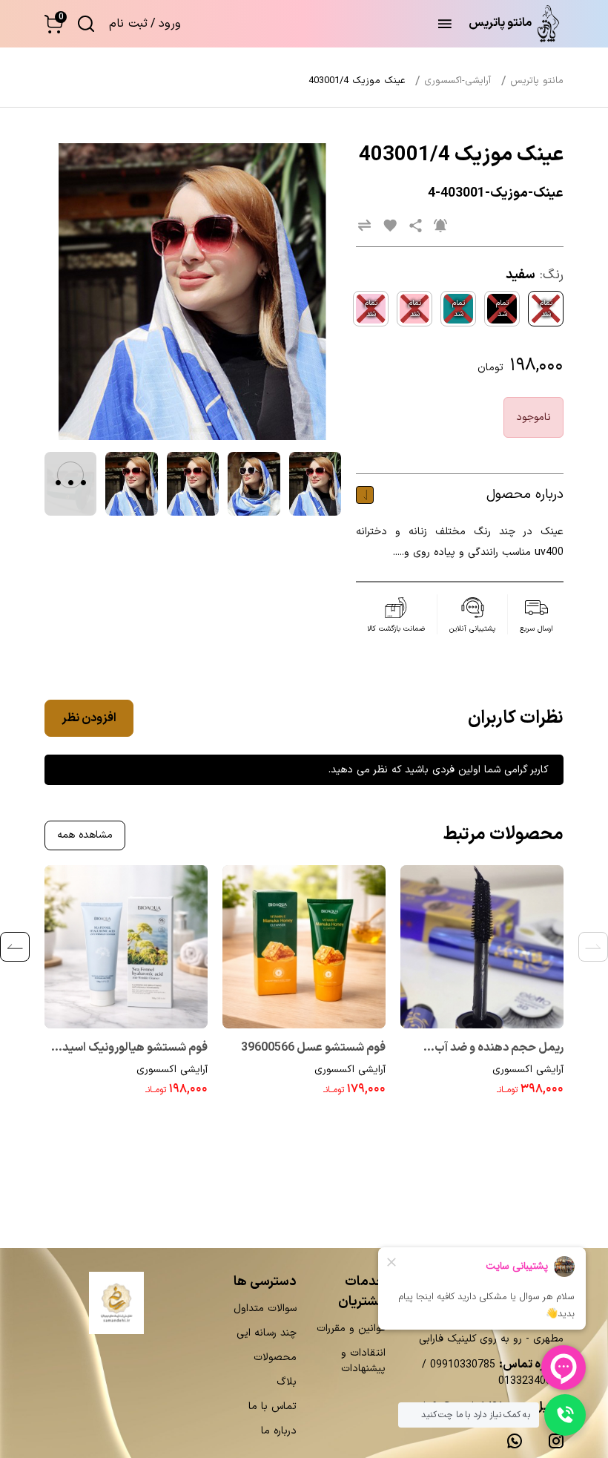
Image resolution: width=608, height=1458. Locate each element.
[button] (53, 24)
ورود (170, 24)
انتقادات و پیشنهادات (363, 1360)
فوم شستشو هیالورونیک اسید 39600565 (135, 1049)
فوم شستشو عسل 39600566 (313, 1048)
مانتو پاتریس (537, 80)
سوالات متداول (265, 1308)
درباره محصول (525, 495)
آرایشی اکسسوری (528, 1069)
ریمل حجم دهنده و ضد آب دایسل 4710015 (499, 1049)
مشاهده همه (85, 835)
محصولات (275, 1357)
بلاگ (287, 1382)
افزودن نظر (89, 718)
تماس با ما (272, 1406)
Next (15, 947)
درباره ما (279, 1431)
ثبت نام (128, 24)
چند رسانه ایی (267, 1333)
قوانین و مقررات (351, 1328)
